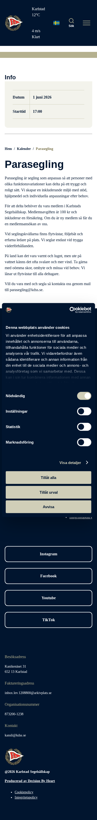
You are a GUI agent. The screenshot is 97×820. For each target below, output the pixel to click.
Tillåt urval (49, 492)
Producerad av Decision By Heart (30, 781)
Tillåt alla (48, 477)
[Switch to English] (56, 22)
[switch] (84, 411)
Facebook (48, 576)
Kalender (24, 149)
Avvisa (48, 507)
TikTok (48, 620)
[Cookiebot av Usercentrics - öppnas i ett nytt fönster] (69, 310)
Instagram (48, 554)
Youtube (49, 598)
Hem (8, 149)
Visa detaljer (70, 462)
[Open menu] (86, 22)
